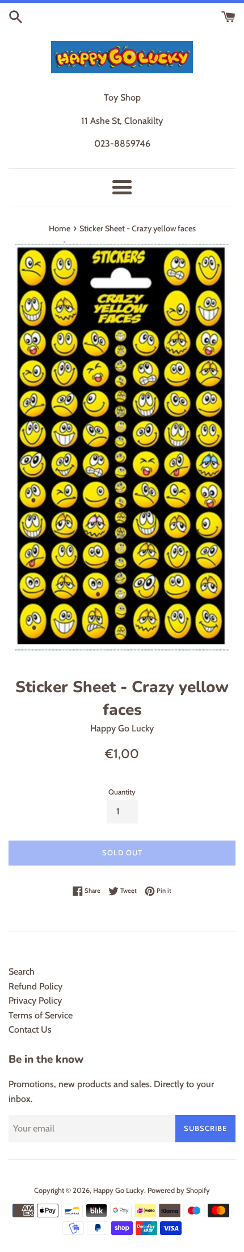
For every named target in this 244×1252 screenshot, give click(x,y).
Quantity (122, 792)
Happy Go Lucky (118, 1190)
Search (22, 971)
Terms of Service (41, 1015)
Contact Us (30, 1029)
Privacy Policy (35, 1000)
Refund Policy (35, 986)
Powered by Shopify (179, 1190)
